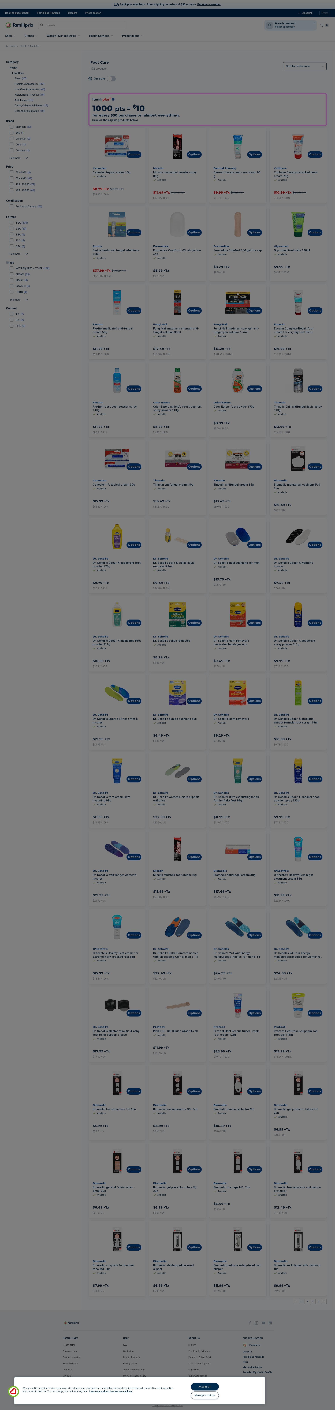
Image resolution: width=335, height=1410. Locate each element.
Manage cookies (205, 1395)
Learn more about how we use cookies (110, 1391)
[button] (13, 1391)
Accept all (205, 1386)
